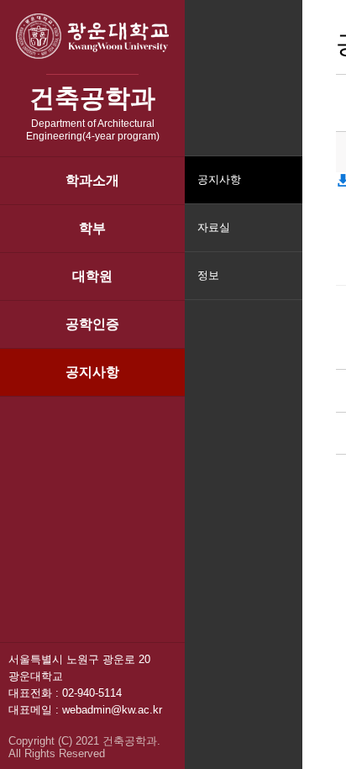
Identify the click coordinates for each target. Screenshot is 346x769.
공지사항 (92, 372)
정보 (208, 275)
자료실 (213, 227)
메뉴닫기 (287, 286)
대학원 (92, 276)
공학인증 (92, 324)
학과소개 (92, 180)
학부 (92, 228)
